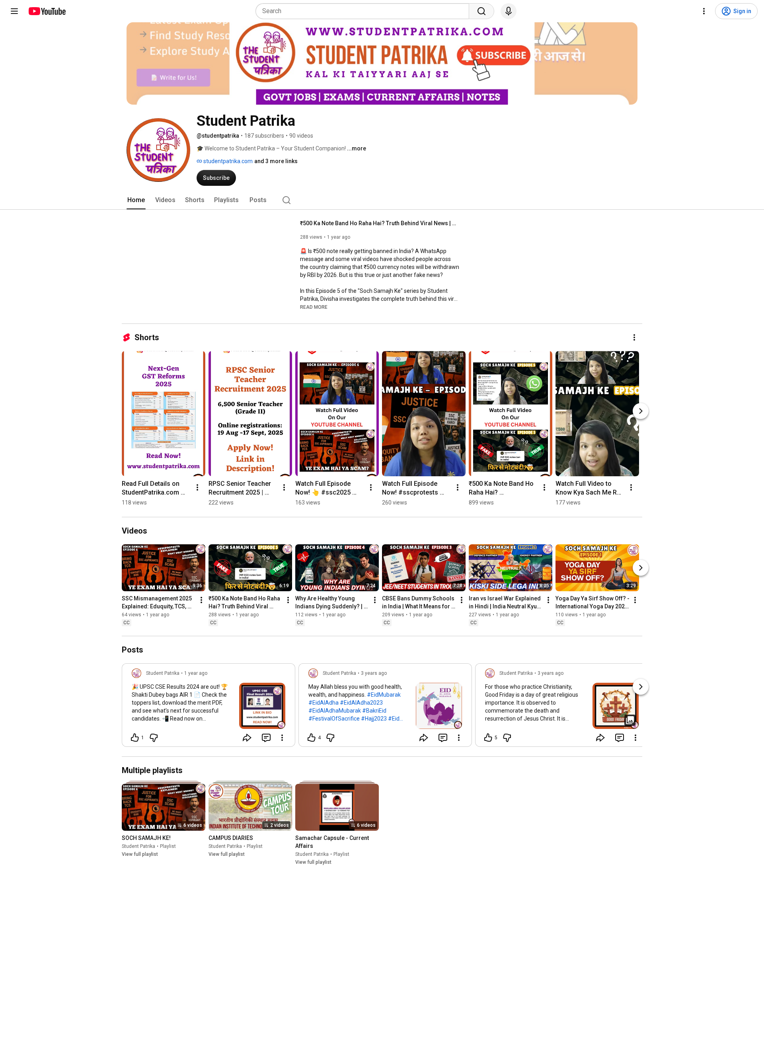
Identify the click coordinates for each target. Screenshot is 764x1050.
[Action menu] (282, 738)
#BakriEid (374, 710)
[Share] (247, 738)
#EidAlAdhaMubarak (334, 710)
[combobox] (364, 11)
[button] (313, 307)
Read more (313, 307)
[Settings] (704, 11)
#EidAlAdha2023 (361, 702)
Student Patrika (138, 846)
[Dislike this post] (153, 737)
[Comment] (266, 738)
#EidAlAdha (323, 702)
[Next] (641, 411)
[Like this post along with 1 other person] (135, 737)
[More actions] (634, 337)
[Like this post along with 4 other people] (311, 737)
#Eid (394, 718)
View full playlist (140, 854)
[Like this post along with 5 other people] (488, 737)
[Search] (481, 11)
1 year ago (195, 673)
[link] (208, 707)
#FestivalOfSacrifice (334, 718)
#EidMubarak (384, 695)
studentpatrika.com (227, 161)
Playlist (168, 846)
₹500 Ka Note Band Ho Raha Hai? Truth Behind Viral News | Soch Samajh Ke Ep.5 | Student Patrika (380, 223)
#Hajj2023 (374, 718)
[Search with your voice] (508, 11)
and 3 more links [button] (276, 161)
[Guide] (14, 11)
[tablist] (382, 200)
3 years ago (374, 673)
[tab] (136, 200)
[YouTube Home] (46, 11)
